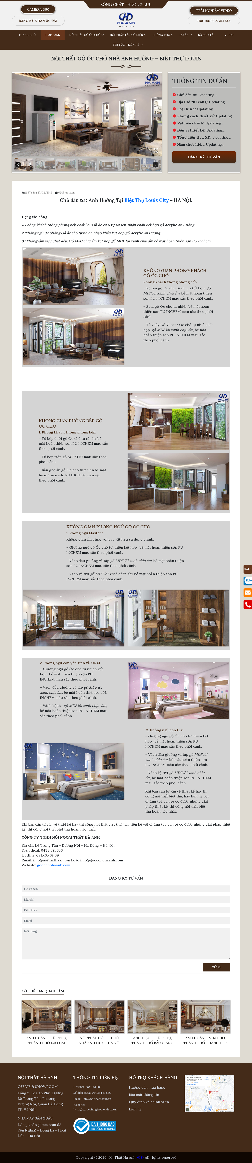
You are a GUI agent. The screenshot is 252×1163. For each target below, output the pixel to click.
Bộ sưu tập (206, 35)
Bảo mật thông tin (144, 1094)
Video (229, 35)
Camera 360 (38, 9)
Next (155, 165)
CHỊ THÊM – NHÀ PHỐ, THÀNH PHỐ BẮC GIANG (212, 1040)
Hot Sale (52, 35)
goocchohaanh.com (53, 865)
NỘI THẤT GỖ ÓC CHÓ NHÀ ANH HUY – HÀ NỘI (53, 1040)
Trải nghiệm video (214, 10)
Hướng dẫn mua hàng (147, 1087)
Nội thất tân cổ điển (126, 35)
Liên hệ (135, 1109)
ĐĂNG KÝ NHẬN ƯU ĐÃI (38, 21)
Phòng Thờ (161, 35)
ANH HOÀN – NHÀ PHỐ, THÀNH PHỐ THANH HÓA (159, 1040)
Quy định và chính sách (149, 1102)
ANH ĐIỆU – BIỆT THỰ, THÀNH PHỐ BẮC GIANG (107, 1040)
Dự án (184, 35)
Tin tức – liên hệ (126, 44)
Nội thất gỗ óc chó (84, 35)
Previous (18, 165)
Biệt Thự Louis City (146, 200)
